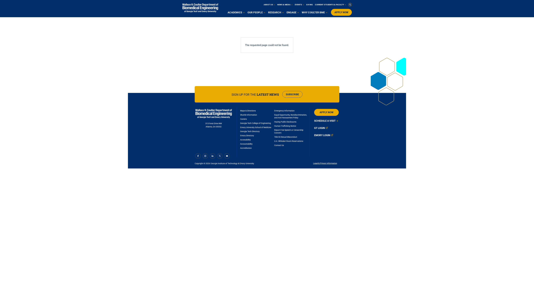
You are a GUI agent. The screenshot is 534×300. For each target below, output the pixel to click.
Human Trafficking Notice (285, 126)
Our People (255, 12)
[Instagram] (205, 156)
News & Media (284, 5)
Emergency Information (284, 111)
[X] (219, 156)
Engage (291, 12)
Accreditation (246, 148)
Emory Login (322, 135)
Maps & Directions (248, 111)
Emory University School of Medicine (256, 127)
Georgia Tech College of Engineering (255, 123)
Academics (235, 12)
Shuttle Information (248, 115)
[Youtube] (227, 156)
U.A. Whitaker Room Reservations (288, 141)
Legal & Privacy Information (325, 163)
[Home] (200, 8)
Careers (243, 119)
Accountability (246, 144)
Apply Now (341, 12)
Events (298, 5)
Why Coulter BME (313, 12)
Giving (309, 5)
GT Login (319, 128)
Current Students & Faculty (329, 5)
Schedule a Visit (325, 120)
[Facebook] (198, 156)
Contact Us (279, 145)
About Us (268, 5)
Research (274, 12)
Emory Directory (247, 135)
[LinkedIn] (212, 156)
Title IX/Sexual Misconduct (285, 137)
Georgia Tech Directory (250, 131)
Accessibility (245, 140)
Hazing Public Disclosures (285, 122)
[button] (350, 5)
